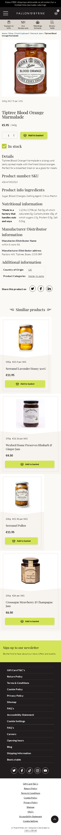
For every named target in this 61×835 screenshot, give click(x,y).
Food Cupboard (22, 33)
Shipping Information (19, 753)
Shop (11, 33)
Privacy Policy (15, 695)
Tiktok (30, 771)
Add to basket (35, 135)
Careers (11, 734)
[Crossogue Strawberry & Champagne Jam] (30, 566)
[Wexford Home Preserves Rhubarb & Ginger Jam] (30, 409)
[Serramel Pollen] (22, 489)
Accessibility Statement (20, 714)
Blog (9, 746)
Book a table (14, 759)
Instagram (37, 771)
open (5, 13)
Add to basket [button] (27, 383)
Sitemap (11, 701)
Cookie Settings (16, 721)
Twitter (14, 771)
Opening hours (15, 740)
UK (30, 269)
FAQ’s (10, 708)
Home (4, 33)
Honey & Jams (37, 33)
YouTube (45, 771)
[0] (56, 13)
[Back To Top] (55, 819)
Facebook (22, 771)
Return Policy (15, 676)
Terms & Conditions (18, 682)
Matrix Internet (30, 830)
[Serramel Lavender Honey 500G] (25, 332)
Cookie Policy (15, 689)
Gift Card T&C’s (16, 670)
